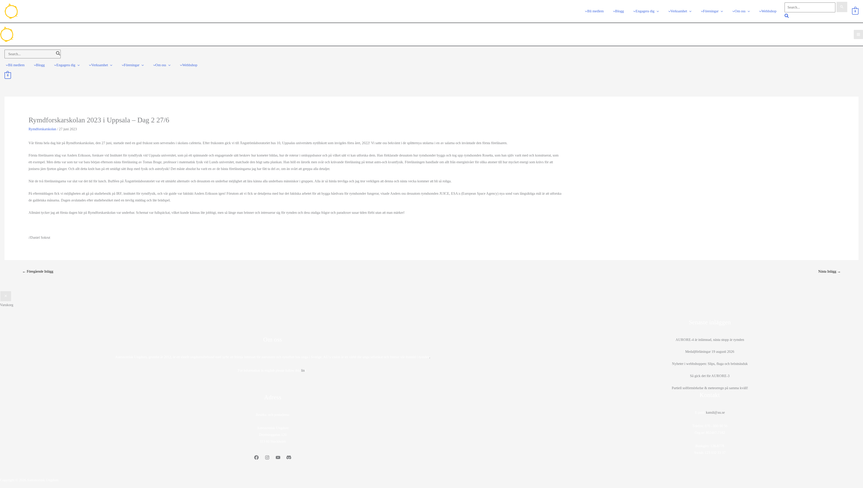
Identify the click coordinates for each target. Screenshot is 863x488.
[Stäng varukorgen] (5, 296)
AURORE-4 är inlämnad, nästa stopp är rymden (710, 340)
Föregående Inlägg (37, 271)
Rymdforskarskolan (42, 129)
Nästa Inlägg (829, 271)
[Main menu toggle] (858, 34)
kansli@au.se (715, 412)
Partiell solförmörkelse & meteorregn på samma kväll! (710, 388)
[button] (656, 11)
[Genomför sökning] (841, 7)
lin (303, 370)
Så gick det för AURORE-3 (710, 376)
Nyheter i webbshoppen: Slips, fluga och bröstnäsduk (710, 364)
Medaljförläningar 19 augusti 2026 (709, 351)
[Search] (58, 54)
